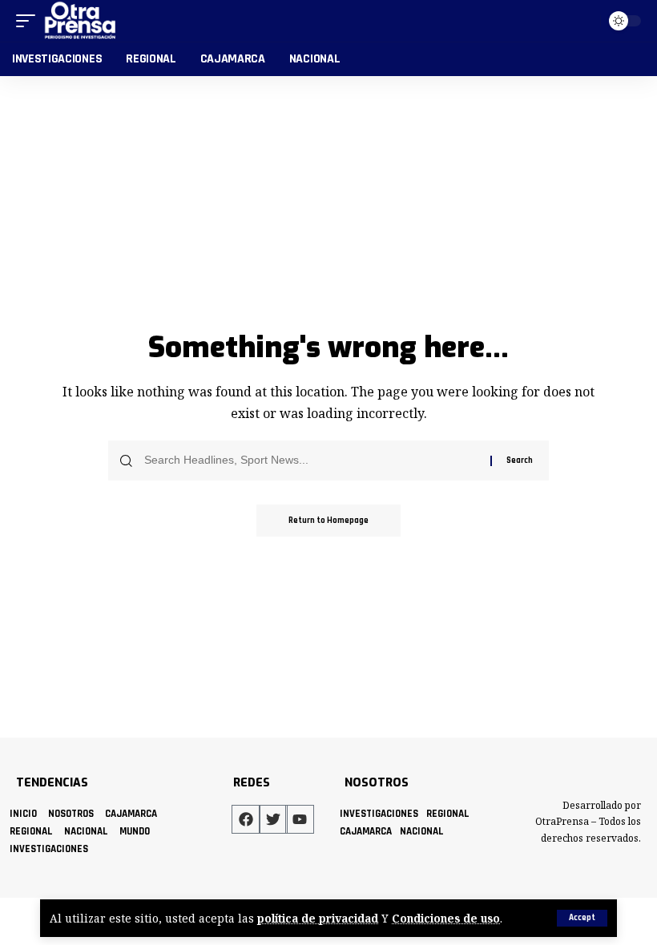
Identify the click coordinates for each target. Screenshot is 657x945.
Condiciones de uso (446, 918)
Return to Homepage (328, 520)
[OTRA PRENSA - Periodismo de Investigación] (80, 21)
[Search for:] (311, 460)
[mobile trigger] (29, 21)
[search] (585, 21)
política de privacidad (317, 918)
